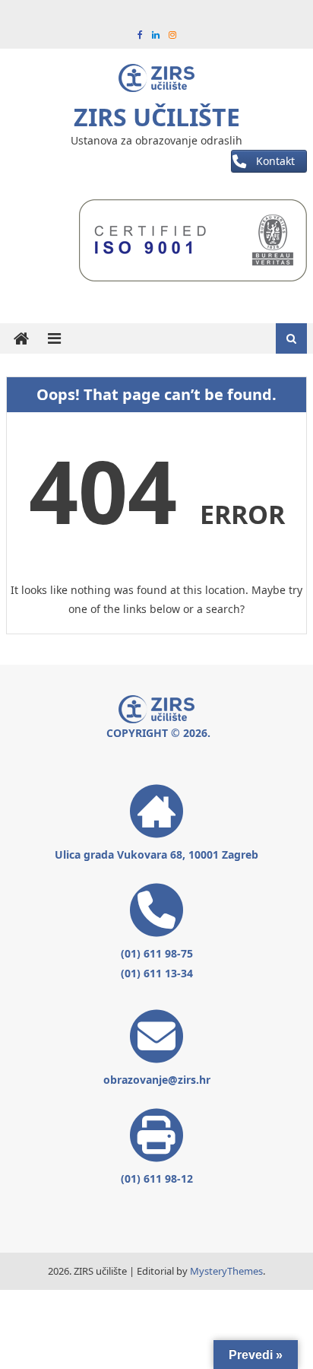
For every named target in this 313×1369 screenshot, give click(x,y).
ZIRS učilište (157, 116)
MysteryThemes (226, 1271)
